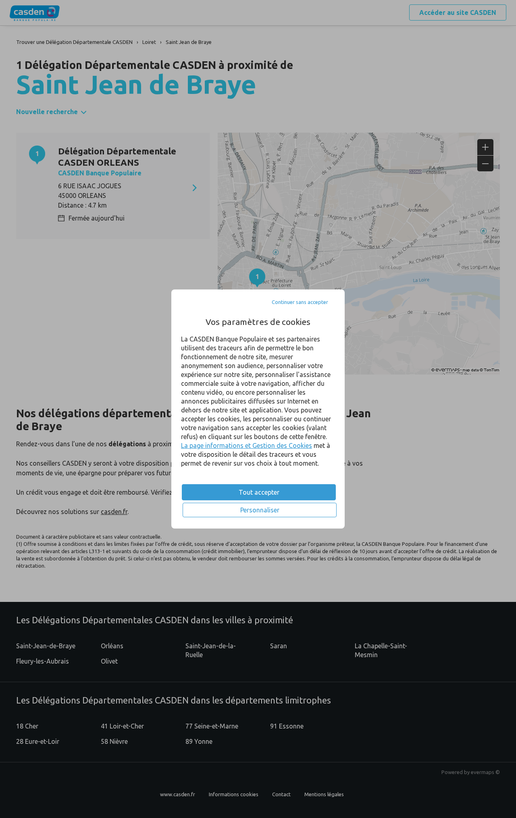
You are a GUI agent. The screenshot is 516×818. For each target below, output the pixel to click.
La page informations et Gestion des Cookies (246, 445)
